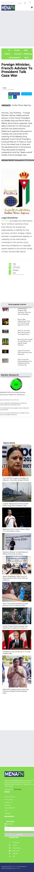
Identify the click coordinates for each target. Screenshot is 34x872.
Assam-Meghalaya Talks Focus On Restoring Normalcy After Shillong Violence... (15, 578)
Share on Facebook (14, 93)
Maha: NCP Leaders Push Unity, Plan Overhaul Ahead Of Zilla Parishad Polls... (16, 691)
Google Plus (16, 848)
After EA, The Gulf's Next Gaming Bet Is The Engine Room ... (24, 332)
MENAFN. (14, 866)
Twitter (14, 845)
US (6, 50)
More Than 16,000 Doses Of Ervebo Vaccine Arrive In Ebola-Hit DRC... (15, 604)
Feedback (8, 813)
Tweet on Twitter (26, 93)
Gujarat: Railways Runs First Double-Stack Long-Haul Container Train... (16, 504)
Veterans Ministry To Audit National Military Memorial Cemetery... (15, 553)
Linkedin (15, 853)
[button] (25, 3)
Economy (17, 54)
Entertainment (11, 57)
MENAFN (6, 105)
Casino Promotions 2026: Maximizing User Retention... (25, 352)
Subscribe (19, 834)
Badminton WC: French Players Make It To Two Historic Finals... (16, 530)
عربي (20, 3)
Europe (17, 50)
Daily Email (15, 851)
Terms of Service (10, 797)
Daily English (10, 821)
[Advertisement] (17, 28)
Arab (25, 50)
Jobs (6, 811)
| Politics (6, 54)
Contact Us (8, 802)
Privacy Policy (9, 799)
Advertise (8, 805)
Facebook (15, 842)
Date (4, 88)
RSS (13, 856)
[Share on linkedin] (15, 97)
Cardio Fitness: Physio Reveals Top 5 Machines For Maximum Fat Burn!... (15, 627)
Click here (17, 789)
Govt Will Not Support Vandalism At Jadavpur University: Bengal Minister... (16, 479)
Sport (25, 57)
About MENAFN (10, 808)
